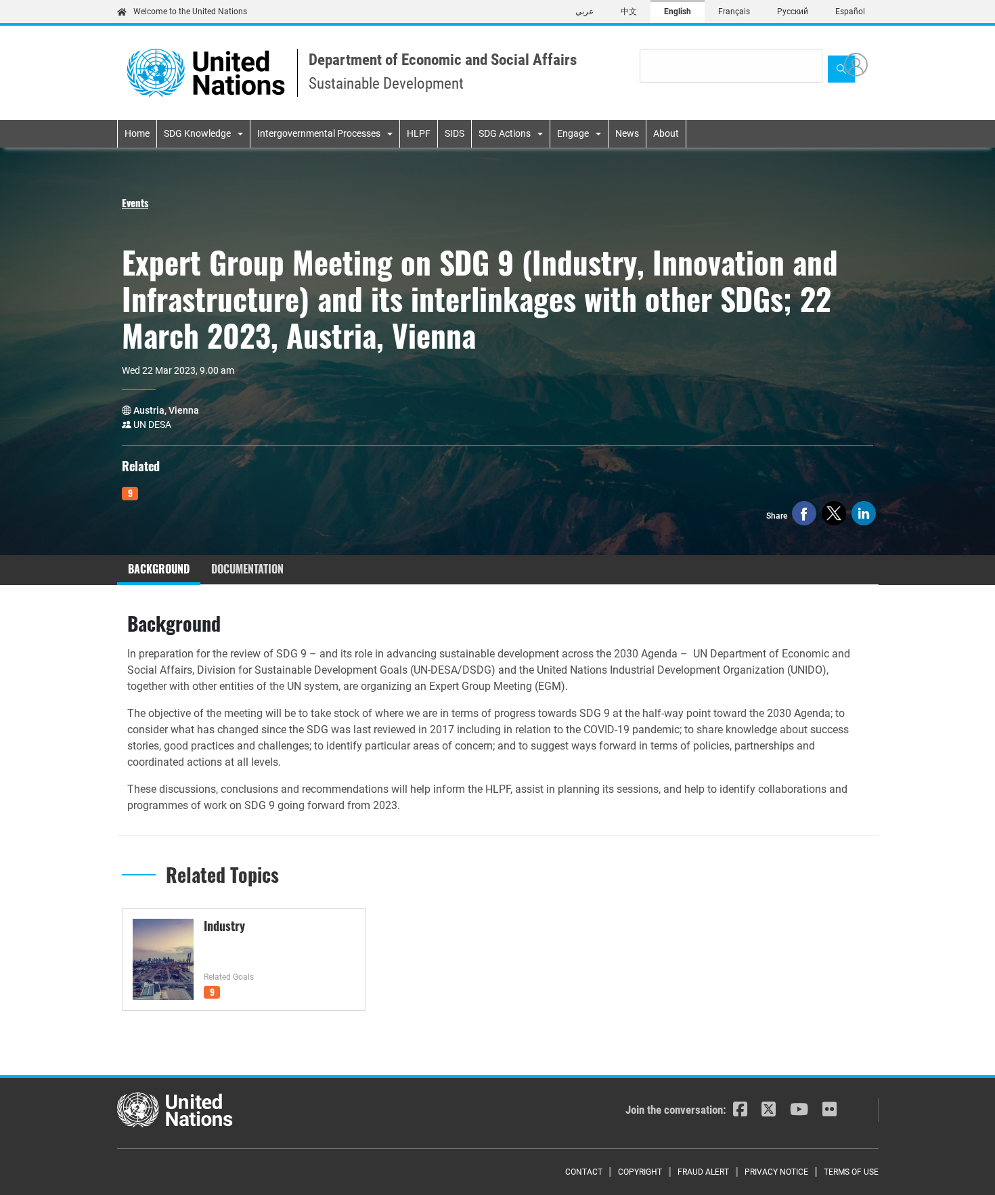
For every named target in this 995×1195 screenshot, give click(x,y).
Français (734, 11)
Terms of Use (851, 1172)
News (627, 133)
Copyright (640, 1172)
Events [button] (135, 202)
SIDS (454, 133)
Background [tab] (159, 569)
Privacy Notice (776, 1172)
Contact (583, 1172)
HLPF (418, 133)
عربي (584, 11)
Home (137, 133)
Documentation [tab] (247, 569)
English (677, 11)
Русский (792, 11)
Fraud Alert (703, 1172)
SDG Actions (505, 133)
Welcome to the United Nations (190, 11)
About (666, 133)
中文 (629, 11)
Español (850, 11)
